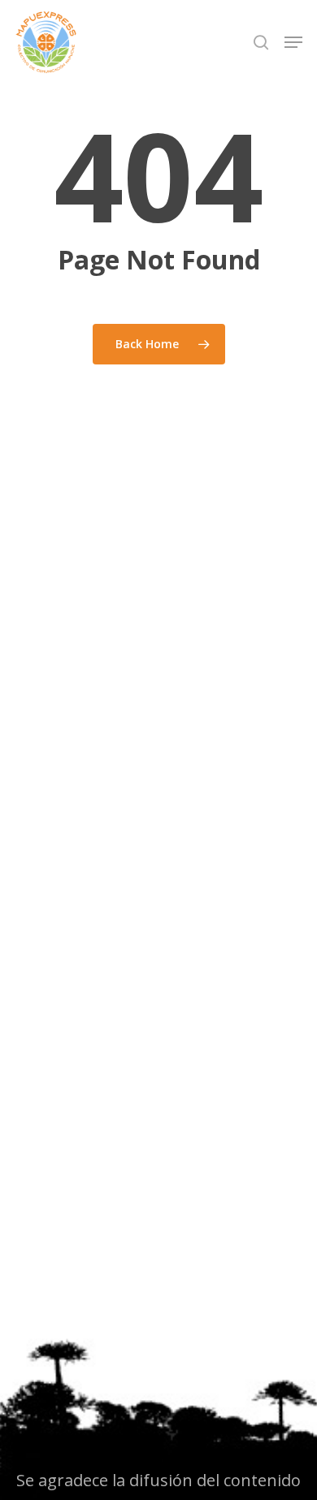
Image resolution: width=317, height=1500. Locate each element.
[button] (293, 42)
